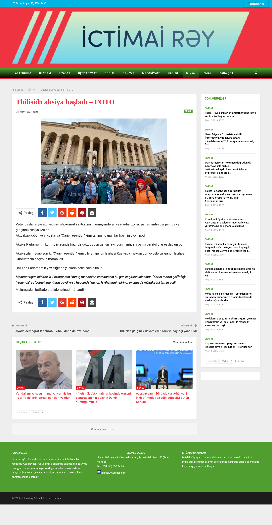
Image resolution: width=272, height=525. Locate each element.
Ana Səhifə (23, 73)
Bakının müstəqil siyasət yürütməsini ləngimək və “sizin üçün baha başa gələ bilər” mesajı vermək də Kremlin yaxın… (227, 247)
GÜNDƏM (45, 73)
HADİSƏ (173, 73)
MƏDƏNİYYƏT (151, 73)
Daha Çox (226, 73)
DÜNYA (190, 73)
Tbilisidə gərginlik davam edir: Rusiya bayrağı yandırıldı (158, 331)
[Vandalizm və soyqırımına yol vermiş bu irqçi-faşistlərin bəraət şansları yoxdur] (44, 370)
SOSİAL (110, 73)
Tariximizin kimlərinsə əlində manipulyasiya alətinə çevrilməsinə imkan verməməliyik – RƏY (230, 272)
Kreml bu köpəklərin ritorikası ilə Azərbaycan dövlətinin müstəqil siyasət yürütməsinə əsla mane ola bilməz (227, 222)
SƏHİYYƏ (128, 73)
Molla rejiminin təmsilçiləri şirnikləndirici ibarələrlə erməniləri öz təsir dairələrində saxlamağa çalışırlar (228, 297)
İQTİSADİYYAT (87, 73)
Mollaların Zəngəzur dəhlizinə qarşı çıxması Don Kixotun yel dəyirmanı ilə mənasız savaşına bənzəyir (230, 322)
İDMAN (207, 73)
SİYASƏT (64, 73)
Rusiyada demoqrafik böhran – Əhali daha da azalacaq (51, 331)
